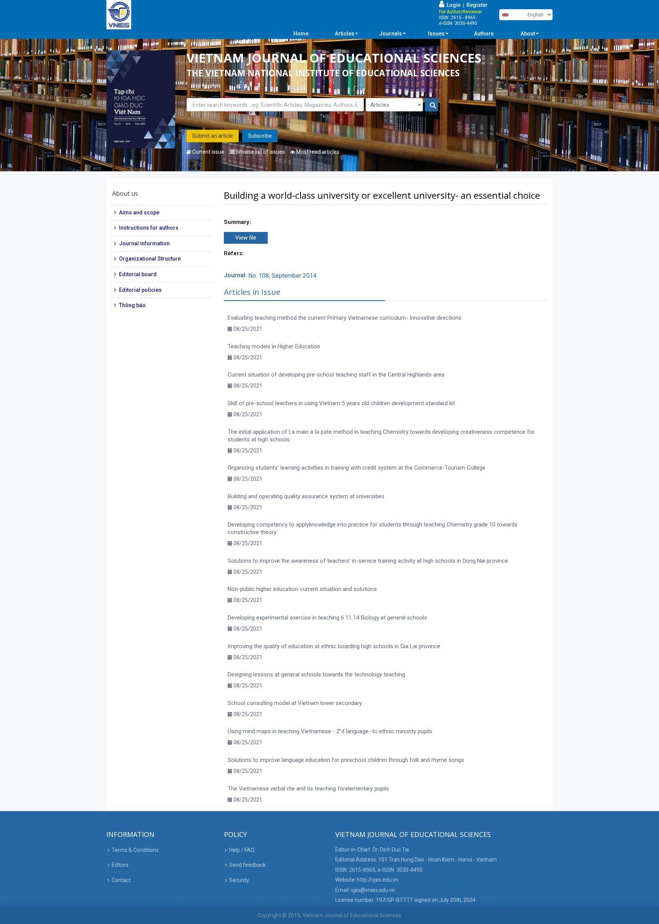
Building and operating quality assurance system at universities (306, 496)
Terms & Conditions (135, 850)
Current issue (207, 152)
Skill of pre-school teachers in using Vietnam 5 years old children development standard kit (341, 403)
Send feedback (247, 865)
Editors (120, 865)
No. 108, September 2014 (282, 275)
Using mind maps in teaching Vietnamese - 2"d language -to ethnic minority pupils (330, 731)
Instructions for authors (148, 228)
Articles (344, 34)
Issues (436, 34)
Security (239, 880)
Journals (390, 34)
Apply (432, 105)
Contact (121, 880)
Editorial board (138, 274)
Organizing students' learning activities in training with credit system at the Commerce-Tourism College (356, 467)
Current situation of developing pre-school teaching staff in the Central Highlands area (336, 374)
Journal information (144, 243)
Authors (484, 34)
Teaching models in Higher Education (274, 346)
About (528, 34)
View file (245, 237)
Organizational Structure (150, 259)
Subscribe (260, 136)
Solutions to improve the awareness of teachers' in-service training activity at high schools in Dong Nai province (368, 560)
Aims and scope (139, 212)
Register (477, 5)
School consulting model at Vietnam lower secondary (295, 703)
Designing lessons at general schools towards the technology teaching (316, 674)
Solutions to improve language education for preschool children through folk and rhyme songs (346, 760)
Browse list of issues (260, 152)
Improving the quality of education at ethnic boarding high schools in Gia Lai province (334, 646)
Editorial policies (140, 290)
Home (301, 34)
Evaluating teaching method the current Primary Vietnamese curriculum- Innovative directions (344, 317)
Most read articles (317, 152)
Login (452, 5)
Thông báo (132, 305)
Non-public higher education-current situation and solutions (302, 589)
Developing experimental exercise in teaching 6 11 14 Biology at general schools (327, 617)
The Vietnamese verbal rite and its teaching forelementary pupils (308, 788)
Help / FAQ (241, 850)
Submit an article (212, 136)
